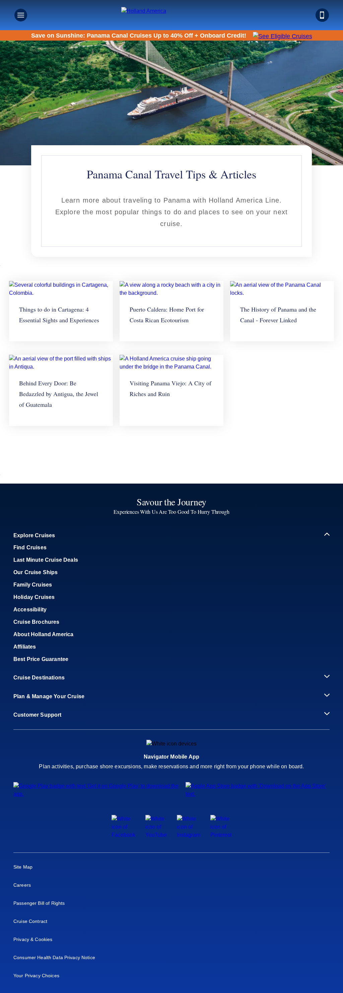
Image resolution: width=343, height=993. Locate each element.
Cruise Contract (30, 921)
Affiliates (24, 647)
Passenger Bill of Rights (39, 903)
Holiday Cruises (34, 597)
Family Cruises (32, 585)
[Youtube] (156, 835)
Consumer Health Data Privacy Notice (54, 957)
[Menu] (20, 15)
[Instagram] (188, 835)
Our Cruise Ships (35, 572)
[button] (171, 15)
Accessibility (30, 609)
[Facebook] (123, 835)
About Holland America (43, 634)
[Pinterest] (220, 835)
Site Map (22, 867)
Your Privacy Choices (36, 975)
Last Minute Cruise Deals (45, 560)
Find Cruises (30, 547)
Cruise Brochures (36, 622)
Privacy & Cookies (32, 939)
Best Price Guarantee (40, 659)
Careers (22, 885)
